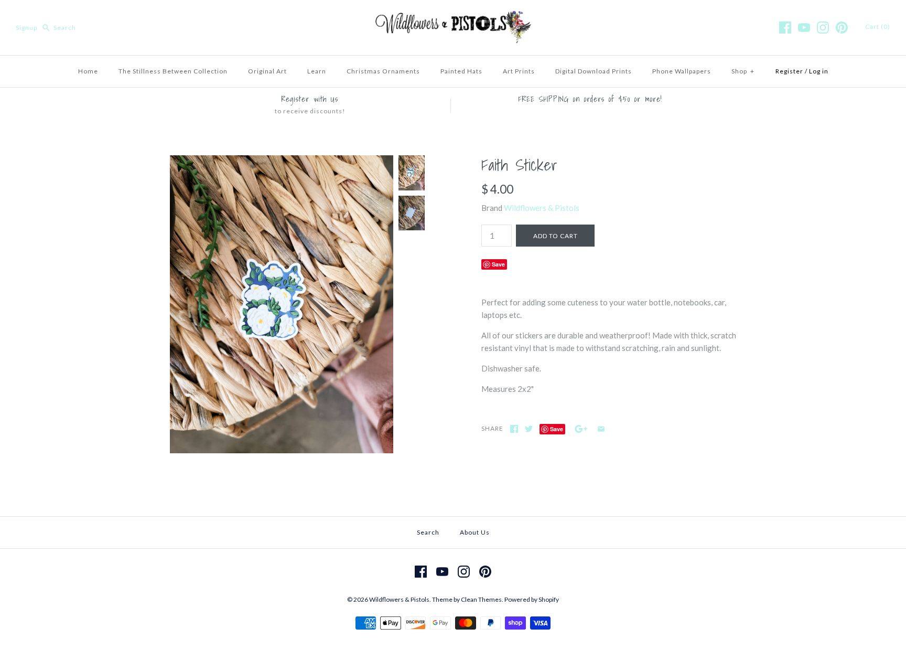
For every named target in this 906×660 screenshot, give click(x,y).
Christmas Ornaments (383, 71)
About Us (475, 532)
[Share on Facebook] (514, 429)
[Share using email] (601, 429)
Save (498, 264)
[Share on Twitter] (529, 429)
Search (428, 532)
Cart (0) (877, 26)
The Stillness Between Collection (173, 71)
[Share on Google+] (581, 429)
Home (88, 71)
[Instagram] (823, 28)
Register (789, 71)
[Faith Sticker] (281, 161)
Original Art (267, 71)
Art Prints (519, 71)
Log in (818, 71)
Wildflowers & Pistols (541, 207)
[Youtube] (804, 28)
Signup (26, 27)
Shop (742, 71)
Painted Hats (461, 71)
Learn (316, 71)
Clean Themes (481, 599)
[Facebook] (785, 28)
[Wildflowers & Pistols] (453, 17)
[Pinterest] (842, 28)
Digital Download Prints (593, 71)
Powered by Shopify (531, 599)
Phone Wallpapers (681, 71)
